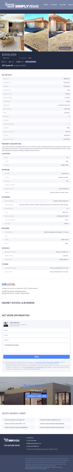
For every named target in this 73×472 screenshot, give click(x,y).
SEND (36, 357)
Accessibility (43, 468)
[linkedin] (9, 459)
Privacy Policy (40, 367)
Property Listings (29, 468)
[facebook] (5, 459)
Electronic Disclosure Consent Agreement (48, 362)
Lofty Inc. (34, 465)
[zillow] (12, 459)
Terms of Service (29, 367)
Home (46, 4)
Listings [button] (54, 4)
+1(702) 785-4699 (14, 326)
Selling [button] (63, 4)
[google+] (20, 459)
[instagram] (16, 459)
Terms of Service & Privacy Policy (34, 467)
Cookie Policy (47, 467)
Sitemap (37, 468)
